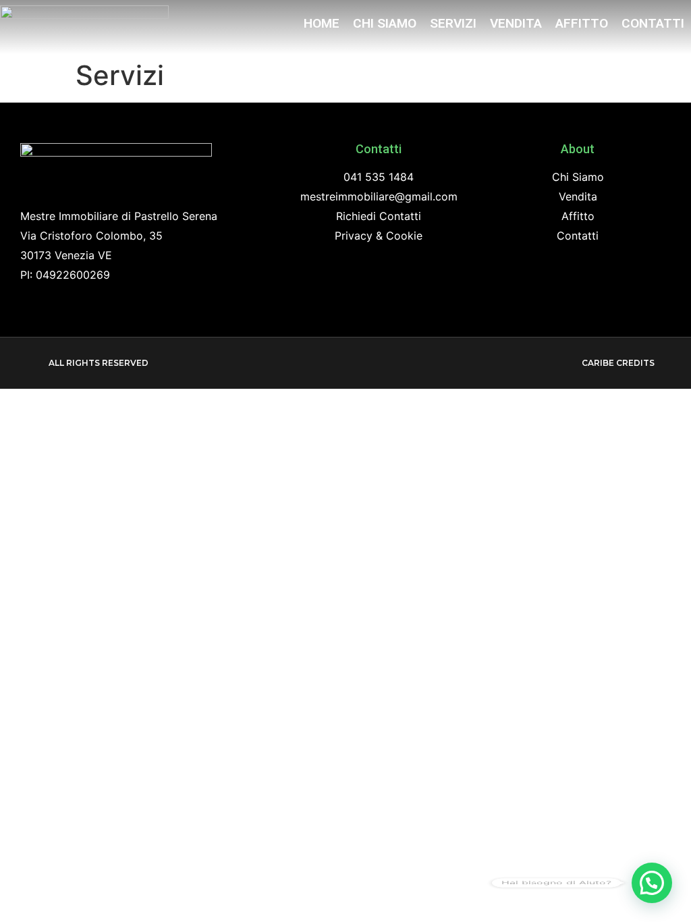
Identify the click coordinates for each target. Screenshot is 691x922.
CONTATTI (652, 23)
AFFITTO (581, 23)
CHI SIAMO (384, 23)
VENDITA (516, 23)
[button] (92, 363)
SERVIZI (453, 23)
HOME (321, 23)
